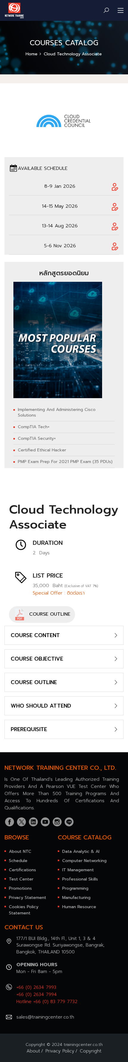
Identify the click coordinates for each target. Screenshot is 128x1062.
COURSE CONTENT (35, 635)
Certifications (22, 870)
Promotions (20, 888)
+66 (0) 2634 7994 (36, 994)
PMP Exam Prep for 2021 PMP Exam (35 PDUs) (65, 461)
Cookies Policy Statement (23, 910)
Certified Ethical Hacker (42, 450)
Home (32, 54)
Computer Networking (84, 861)
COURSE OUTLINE (48, 614)
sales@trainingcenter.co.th (45, 1017)
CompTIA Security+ (37, 438)
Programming (75, 888)
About (33, 1051)
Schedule (18, 861)
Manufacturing (76, 897)
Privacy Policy (60, 1051)
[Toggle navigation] (121, 10)
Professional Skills (80, 879)
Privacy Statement (27, 897)
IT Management (78, 870)
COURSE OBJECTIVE (37, 659)
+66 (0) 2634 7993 (36, 987)
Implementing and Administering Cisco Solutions (57, 412)
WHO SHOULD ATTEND (41, 706)
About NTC (20, 851)
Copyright (91, 1051)
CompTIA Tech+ (33, 427)
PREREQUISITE (29, 729)
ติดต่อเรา (76, 593)
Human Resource (79, 907)
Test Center (21, 879)
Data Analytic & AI (80, 851)
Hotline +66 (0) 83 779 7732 (46, 1001)
